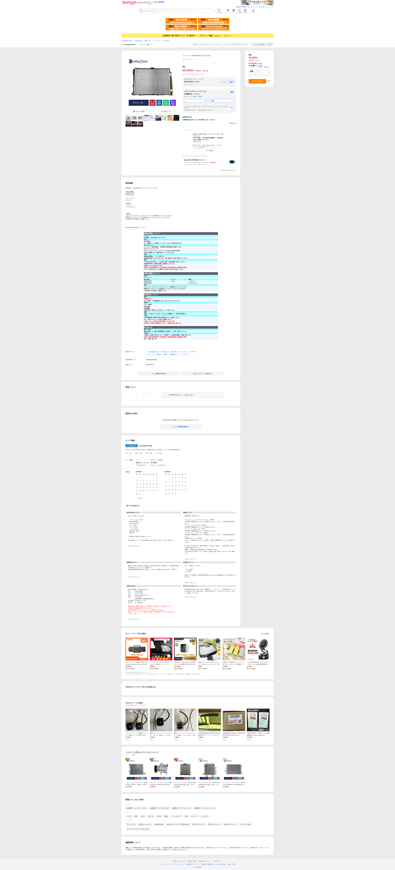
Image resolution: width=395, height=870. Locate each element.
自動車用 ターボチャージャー (137, 808)
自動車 (165, 354)
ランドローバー (176, 816)
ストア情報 (158, 453)
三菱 (186, 816)
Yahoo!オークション (205, 861)
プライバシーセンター (179, 864)
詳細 (232, 107)
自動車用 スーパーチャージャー (205, 808)
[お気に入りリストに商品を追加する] (268, 81)
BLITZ (159, 816)
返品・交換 (149, 453)
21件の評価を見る (141, 465)
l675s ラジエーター (230, 824)
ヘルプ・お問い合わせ (220, 864)
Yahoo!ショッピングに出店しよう (257, 7)
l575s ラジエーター (214, 824)
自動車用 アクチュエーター (181, 808)
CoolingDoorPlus (126, 40)
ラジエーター (156, 40)
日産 (135, 816)
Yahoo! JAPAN (241, 7)
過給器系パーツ (175, 354)
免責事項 (203, 864)
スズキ (143, 816)
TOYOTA (166, 40)
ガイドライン (196, 864)
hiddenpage (138, 40)
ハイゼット (205, 816)
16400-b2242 (159, 824)
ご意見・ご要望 (231, 864)
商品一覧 (147, 40)
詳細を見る (232, 123)
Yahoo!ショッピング (179, 861)
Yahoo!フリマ (218, 861)
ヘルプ (271, 7)
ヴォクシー (194, 816)
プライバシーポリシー (165, 864)
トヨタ (129, 816)
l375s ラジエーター (198, 824)
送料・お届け (138, 453)
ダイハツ (151, 816)
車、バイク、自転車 (154, 354)
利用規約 (188, 864)
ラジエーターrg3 (245, 824)
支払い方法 (128, 453)
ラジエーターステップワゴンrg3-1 (138, 829)
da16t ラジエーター (145, 824)
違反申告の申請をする (229, 170)
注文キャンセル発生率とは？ (159, 465)
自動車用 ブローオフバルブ (159, 808)
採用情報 (209, 864)
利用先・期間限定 (198, 96)
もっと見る (264, 633)
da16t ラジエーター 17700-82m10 (178, 824)
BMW (166, 816)
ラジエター (185, 354)
